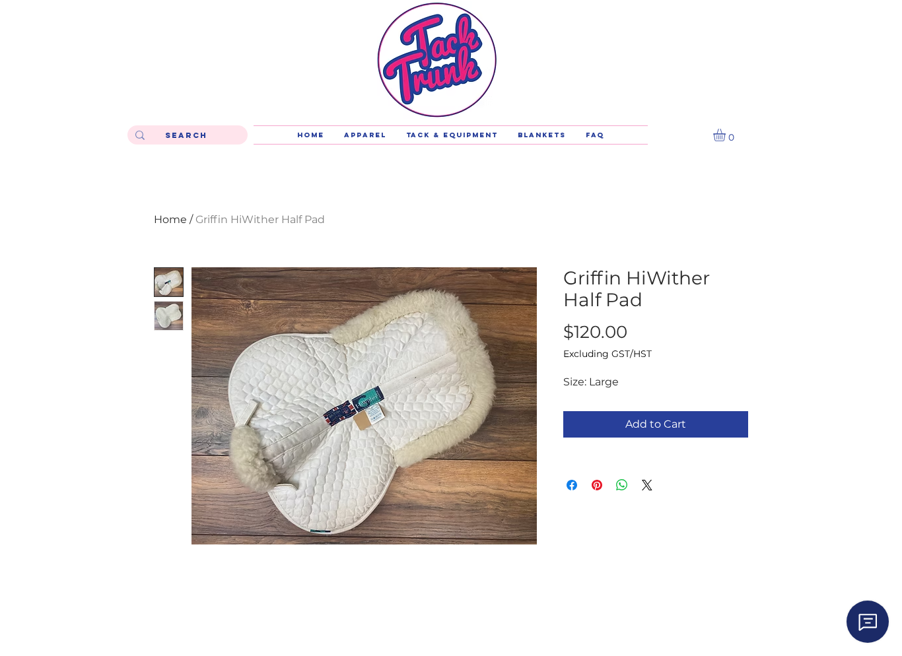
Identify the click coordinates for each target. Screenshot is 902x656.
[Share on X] (647, 485)
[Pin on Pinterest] (597, 485)
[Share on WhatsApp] (622, 485)
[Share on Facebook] (572, 485)
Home (170, 219)
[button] (726, 135)
